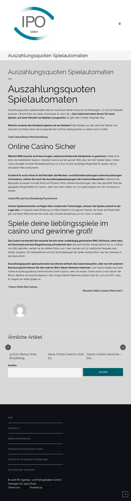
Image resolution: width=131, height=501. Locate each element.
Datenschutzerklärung (19, 438)
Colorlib (24, 487)
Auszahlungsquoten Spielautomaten (61, 72)
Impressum (14, 428)
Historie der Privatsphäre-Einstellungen (28, 459)
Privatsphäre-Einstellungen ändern (25, 449)
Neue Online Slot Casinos (23, 287)
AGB (10, 417)
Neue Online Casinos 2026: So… (66, 356)
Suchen (12, 365)
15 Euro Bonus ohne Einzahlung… (22, 356)
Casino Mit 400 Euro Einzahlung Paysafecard (32, 198)
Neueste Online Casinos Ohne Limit (102, 290)
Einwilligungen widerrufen (21, 469)
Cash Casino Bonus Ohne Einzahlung (28, 137)
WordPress (49, 487)
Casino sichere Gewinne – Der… (104, 356)
